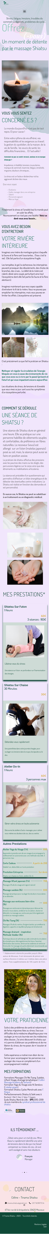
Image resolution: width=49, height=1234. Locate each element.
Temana (26, 1082)
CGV (45, 1226)
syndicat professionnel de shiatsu (24, 1103)
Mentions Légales (40, 1224)
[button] (25, 11)
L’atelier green (11, 1087)
